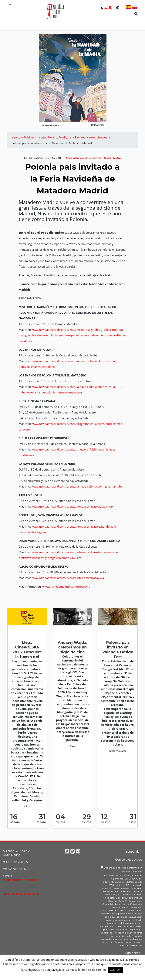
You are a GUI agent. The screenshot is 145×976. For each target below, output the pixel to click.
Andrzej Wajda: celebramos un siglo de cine (72, 647)
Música (107, 158)
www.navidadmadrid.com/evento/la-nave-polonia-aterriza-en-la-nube (77, 486)
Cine (87, 158)
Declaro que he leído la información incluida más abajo (122, 869)
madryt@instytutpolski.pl (19, 880)
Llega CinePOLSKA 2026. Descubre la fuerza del (27, 649)
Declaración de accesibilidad (21, 894)
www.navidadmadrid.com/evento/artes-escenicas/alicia (68, 578)
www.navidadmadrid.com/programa (66, 586)
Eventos (96, 158)
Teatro (117, 158)
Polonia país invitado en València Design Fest (117, 649)
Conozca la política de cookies (86, 969)
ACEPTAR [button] (115, 969)
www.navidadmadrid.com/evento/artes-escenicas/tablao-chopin (73, 506)
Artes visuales (74, 158)
